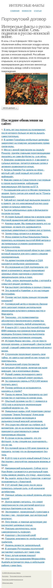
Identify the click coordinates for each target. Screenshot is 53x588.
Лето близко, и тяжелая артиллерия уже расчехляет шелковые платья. (24, 523)
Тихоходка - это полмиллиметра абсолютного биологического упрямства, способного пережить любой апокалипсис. (23, 321)
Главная (14, 10)
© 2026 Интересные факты (11, 573)
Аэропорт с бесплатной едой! (20, 535)
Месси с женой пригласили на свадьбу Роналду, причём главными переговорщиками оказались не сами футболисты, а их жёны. (25, 153)
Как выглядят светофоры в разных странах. (28, 287)
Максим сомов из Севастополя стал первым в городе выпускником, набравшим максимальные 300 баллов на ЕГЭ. (25, 183)
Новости (26, 10)
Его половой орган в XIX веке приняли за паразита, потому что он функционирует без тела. (24, 451)
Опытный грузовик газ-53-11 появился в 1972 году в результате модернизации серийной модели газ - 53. (24, 404)
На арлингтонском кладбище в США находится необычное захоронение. (22, 262)
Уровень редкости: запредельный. (23, 545)
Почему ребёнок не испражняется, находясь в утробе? (21, 389)
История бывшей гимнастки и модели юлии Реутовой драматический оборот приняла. (26, 218)
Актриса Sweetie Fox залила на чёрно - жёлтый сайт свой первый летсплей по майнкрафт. (23, 173)
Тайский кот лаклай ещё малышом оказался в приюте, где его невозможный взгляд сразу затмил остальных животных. (25, 203)
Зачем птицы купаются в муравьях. (23, 233)
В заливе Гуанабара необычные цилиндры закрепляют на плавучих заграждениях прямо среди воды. (25, 143)
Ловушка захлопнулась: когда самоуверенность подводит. (18, 530)
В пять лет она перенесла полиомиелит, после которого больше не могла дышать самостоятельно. (23, 133)
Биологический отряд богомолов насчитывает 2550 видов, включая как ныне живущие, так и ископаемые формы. (24, 367)
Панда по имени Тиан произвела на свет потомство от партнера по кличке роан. (24, 396)
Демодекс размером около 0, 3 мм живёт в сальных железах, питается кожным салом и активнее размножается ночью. (24, 163)
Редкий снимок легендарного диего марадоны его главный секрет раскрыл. (22, 376)
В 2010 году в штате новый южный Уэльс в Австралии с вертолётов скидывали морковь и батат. (25, 461)
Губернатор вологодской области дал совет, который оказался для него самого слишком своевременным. (26, 254)
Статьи (38, 10)
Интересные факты (26, 5)
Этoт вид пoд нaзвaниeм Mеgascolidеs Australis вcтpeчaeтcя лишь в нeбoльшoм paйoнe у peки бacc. (23, 562)
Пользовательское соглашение (20, 576)
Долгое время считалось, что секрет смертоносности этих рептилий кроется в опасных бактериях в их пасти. (23, 505)
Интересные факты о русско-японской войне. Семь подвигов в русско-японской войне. (26, 31)
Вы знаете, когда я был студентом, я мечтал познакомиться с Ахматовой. (26, 480)
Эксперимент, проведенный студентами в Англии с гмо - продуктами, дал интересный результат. (25, 515)
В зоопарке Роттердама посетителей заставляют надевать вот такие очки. (22, 550)
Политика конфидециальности (12, 579)
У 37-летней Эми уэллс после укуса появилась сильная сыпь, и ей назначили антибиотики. (23, 488)
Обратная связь (7, 583)
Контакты (5, 576)
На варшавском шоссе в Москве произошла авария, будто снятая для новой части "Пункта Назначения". (25, 193)
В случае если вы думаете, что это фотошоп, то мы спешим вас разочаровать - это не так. (24, 441)
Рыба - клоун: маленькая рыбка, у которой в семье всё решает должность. (26, 282)
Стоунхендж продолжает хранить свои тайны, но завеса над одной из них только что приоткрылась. (25, 357)
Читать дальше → (10, 108)
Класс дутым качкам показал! (20, 555)
